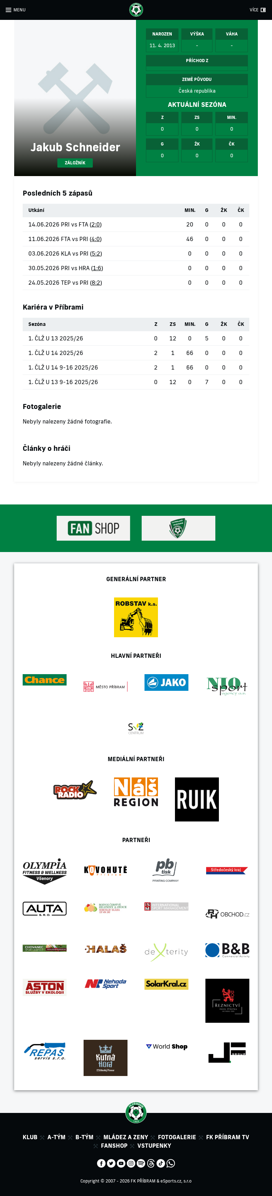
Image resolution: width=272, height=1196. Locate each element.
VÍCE (254, 9)
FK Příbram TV (227, 1137)
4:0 (95, 238)
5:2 (96, 253)
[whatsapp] (170, 1162)
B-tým (84, 1137)
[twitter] (111, 1162)
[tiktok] (161, 1162)
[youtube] (121, 1162)
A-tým (56, 1137)
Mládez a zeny (125, 1137)
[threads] (151, 1162)
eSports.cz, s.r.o (176, 1181)
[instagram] (131, 1162)
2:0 (95, 224)
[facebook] (101, 1162)
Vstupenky (154, 1145)
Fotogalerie (177, 1137)
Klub (30, 1137)
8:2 (96, 282)
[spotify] (141, 1162)
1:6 (97, 268)
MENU (19, 9)
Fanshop (114, 1145)
